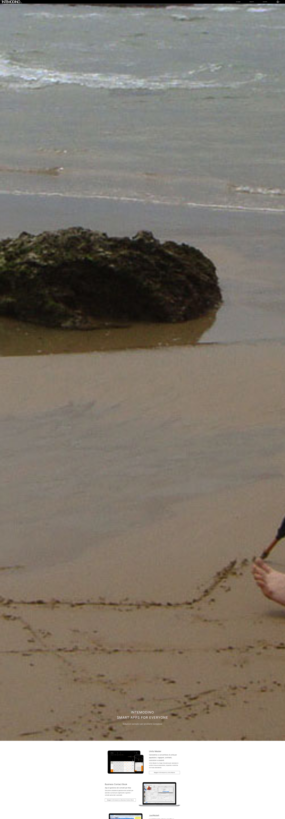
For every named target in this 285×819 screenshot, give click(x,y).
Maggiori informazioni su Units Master (164, 772)
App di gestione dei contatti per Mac (118, 788)
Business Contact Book (116, 784)
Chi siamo (238, 1)
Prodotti (252, 1)
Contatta (265, 1)
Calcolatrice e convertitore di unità (161, 755)
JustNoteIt (154, 815)
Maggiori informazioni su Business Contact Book (120, 800)
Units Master (155, 751)
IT (279, 1)
